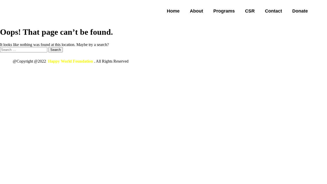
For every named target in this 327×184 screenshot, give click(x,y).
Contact (273, 11)
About (196, 11)
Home (173, 11)
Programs (224, 11)
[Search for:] (24, 49)
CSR (250, 11)
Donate (300, 11)
